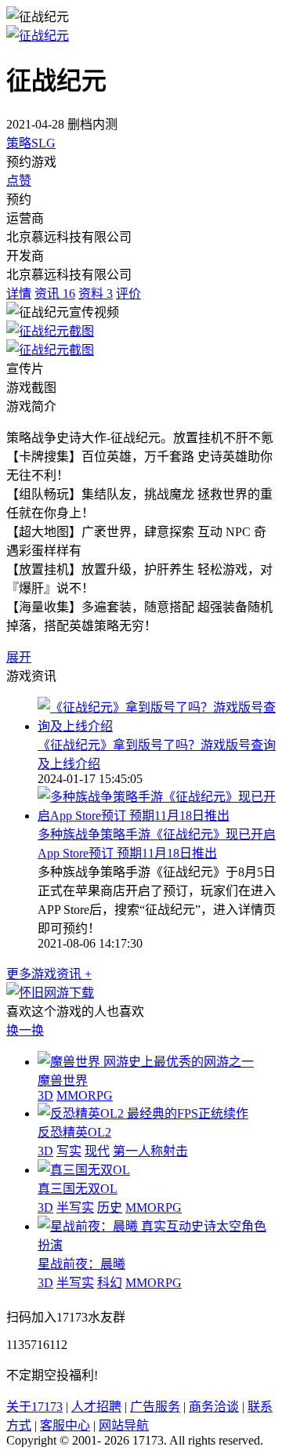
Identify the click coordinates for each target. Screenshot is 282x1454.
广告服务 (155, 1406)
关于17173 (34, 1406)
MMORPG (84, 1095)
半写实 (75, 1207)
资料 (95, 293)
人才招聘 (96, 1406)
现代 (97, 1151)
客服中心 (65, 1425)
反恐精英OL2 (74, 1132)
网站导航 (124, 1425)
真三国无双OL (78, 1188)
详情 (18, 293)
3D (45, 1095)
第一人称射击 (150, 1151)
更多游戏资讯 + (49, 974)
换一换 (25, 1030)
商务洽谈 (214, 1406)
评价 (128, 293)
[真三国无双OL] (84, 1170)
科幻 (109, 1282)
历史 (109, 1207)
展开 (18, 657)
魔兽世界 (63, 1080)
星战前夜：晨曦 (81, 1264)
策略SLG (31, 143)
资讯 (54, 293)
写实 (68, 1151)
